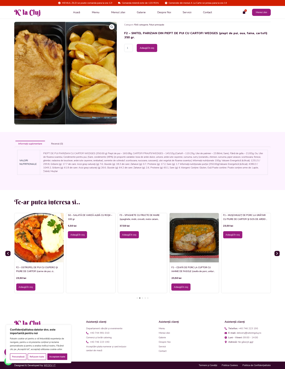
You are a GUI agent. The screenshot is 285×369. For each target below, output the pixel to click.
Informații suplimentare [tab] (30, 143)
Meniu (95, 12)
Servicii (187, 12)
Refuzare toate (37, 356)
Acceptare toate (57, 356)
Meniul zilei (118, 12)
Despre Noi (164, 12)
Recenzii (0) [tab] (57, 143)
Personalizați (18, 356)
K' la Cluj (27, 12)
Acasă (76, 12)
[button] (111, 27)
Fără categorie (141, 24)
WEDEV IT (50, 365)
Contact (207, 12)
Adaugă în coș (147, 48)
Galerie (141, 12)
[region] (38, 344)
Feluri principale (156, 24)
